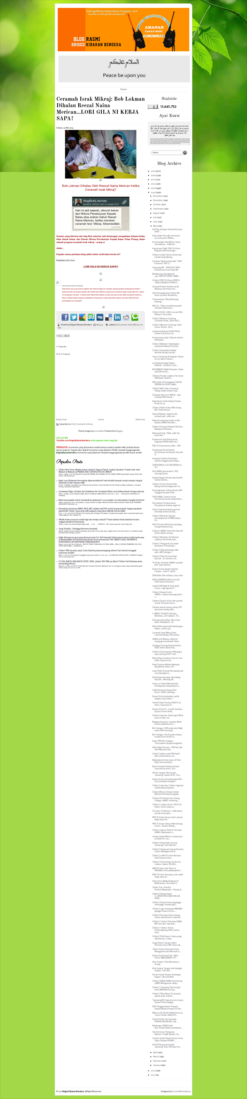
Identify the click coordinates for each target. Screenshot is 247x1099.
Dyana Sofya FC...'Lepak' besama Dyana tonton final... (167, 710)
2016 (153, 184)
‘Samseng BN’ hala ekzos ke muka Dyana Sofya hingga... (167, 1001)
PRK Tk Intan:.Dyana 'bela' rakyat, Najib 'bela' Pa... (167, 818)
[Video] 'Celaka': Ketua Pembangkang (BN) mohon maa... (166, 930)
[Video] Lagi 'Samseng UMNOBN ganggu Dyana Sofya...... (167, 910)
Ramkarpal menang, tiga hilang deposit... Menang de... (166, 678)
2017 (153, 180)
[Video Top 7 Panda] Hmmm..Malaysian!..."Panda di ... (167, 889)
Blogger (119, 431)
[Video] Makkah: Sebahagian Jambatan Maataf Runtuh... (165, 345)
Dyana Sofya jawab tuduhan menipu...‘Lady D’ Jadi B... (165, 570)
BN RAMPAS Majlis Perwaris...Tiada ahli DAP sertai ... (167, 371)
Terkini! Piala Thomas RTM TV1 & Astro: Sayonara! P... (166, 704)
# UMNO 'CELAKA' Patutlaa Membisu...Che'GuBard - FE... (166, 615)
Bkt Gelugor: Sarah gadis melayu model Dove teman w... (167, 736)
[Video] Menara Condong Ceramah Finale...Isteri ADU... (166, 320)
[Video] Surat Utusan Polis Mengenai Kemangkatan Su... (166, 485)
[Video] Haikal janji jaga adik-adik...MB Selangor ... (165, 551)
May (155, 226)
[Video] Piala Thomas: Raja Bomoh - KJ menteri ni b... (164, 557)
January (157, 1065)
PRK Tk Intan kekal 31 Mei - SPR (166, 446)
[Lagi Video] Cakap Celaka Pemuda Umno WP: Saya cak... (167, 944)
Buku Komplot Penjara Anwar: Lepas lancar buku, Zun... (165, 768)
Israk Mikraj (133, 325)
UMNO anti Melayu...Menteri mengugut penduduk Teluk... (166, 640)
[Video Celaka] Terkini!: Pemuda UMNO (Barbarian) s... (167, 831)
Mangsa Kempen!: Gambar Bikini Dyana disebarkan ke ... (167, 723)
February (157, 1061)
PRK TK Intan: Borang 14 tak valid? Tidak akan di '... (167, 876)
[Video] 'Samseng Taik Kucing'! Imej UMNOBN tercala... (166, 989)
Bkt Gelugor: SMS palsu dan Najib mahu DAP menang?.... (167, 729)
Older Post (140, 420)
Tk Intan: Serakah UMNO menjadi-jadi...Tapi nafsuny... (167, 564)
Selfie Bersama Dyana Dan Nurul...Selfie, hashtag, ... (164, 691)
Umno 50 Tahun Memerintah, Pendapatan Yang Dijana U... (166, 685)
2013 (153, 1071)
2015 (153, 188)
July (155, 218)
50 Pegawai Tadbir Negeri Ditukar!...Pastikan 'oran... (165, 364)
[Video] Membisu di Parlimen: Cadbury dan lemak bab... (165, 538)
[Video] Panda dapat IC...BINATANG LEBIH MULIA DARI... (166, 896)
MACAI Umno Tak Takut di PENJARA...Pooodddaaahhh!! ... (167, 869)
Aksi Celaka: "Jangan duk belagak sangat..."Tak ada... (167, 969)
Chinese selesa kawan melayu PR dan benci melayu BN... (167, 608)
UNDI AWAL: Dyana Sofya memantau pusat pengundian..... (167, 498)
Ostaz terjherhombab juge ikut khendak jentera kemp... (166, 511)
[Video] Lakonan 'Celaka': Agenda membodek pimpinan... (167, 787)
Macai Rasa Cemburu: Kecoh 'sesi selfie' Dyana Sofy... (167, 659)
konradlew (99, 431)
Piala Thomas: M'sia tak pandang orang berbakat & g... (167, 526)
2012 (153, 1075)
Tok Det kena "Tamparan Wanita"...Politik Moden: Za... (166, 1033)
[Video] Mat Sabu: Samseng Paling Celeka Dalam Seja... (165, 390)
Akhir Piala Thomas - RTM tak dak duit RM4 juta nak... (167, 749)
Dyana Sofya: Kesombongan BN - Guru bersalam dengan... (167, 780)
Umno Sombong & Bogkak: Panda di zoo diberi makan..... (167, 358)
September (158, 209)
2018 (153, 176)
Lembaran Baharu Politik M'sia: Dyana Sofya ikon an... (166, 332)
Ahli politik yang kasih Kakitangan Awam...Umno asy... (167, 627)
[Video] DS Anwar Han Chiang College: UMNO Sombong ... (166, 799)
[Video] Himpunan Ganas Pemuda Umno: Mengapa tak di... (167, 850)
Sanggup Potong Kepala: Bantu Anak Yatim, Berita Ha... (166, 647)
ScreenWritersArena (181, 1092)
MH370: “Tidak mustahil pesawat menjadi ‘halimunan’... (167, 307)
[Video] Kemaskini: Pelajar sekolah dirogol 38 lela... (164, 351)
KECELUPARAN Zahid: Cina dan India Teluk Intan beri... (166, 581)
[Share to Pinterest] (68, 335)
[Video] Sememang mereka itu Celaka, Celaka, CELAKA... (166, 863)
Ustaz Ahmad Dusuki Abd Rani (72, 286)
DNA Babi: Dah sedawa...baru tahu (167, 576)
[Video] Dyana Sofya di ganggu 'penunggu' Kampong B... (166, 904)
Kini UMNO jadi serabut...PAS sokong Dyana (165, 472)
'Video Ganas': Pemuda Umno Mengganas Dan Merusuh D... (166, 950)
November (158, 200)
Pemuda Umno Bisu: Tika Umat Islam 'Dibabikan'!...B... (166, 621)
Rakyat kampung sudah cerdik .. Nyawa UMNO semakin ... (166, 422)
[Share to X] (63, 335)
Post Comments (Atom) (82, 424)
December (158, 196)
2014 (153, 193)
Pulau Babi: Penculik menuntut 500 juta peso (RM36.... (166, 237)
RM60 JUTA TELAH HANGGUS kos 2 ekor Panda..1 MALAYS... (167, 1014)
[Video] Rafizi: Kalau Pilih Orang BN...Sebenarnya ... (166, 409)
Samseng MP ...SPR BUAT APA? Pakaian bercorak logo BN (166, 269)
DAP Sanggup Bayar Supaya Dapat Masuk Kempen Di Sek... (167, 1008)
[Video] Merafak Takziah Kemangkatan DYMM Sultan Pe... (166, 518)
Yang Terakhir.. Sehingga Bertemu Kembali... (78, 529)
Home (123, 89)
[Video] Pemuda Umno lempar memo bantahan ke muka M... (166, 916)
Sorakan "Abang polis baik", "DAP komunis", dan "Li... (167, 262)
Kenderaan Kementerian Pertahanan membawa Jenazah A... (167, 452)
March (156, 1057)
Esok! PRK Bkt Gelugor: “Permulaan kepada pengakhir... (167, 742)
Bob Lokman (121, 325)
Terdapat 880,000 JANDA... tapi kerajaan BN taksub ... (166, 396)
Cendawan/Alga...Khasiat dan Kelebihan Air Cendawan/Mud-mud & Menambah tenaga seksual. (101, 492)
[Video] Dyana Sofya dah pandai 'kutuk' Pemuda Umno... (167, 602)
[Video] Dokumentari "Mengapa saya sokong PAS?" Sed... (167, 653)
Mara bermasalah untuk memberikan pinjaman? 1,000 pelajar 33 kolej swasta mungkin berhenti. (102, 500)
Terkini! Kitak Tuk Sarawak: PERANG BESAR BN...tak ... (165, 1020)
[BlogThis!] (60, 335)
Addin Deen (70, 260)
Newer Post (61, 420)
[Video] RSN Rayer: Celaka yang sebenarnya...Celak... (167, 938)
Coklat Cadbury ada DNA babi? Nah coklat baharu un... (166, 755)
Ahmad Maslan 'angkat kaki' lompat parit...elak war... (165, 415)
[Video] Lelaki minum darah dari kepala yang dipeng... (167, 256)
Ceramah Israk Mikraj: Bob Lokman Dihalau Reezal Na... (166, 634)
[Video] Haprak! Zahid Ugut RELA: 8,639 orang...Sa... (167, 717)
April (155, 1053)
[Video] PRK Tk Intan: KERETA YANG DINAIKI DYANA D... (166, 281)
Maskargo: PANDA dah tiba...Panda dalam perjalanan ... (167, 1027)
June (155, 222)
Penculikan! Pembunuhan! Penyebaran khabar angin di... (166, 504)
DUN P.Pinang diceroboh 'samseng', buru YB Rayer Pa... (166, 1046)
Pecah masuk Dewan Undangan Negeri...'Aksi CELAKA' (166, 976)
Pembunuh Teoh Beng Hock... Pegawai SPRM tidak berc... (165, 441)
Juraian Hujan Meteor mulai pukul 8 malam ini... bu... (167, 838)
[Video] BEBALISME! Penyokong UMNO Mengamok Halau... (167, 982)
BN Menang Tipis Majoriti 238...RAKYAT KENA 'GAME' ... (166, 275)
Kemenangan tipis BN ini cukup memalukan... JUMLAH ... (166, 243)
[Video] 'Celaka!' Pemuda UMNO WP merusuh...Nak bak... (167, 923)
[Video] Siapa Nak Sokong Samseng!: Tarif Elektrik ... (165, 844)
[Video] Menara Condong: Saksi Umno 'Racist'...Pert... (167, 326)
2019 (153, 171)
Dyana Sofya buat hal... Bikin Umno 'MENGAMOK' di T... (165, 957)
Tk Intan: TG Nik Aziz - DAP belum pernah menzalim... (167, 812)
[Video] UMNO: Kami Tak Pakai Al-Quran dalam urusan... (168, 532)
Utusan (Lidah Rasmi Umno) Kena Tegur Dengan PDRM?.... (167, 1039)
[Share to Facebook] (65, 335)
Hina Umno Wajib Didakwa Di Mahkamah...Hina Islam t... (165, 882)
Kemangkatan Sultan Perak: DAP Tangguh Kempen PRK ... (167, 491)
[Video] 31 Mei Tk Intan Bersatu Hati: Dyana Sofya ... (166, 857)
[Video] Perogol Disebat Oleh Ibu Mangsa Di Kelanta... (167, 428)
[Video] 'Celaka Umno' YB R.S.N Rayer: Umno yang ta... (166, 806)
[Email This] (57, 335)
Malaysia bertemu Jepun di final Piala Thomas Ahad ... (166, 761)
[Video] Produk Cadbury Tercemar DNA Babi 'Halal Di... (167, 377)
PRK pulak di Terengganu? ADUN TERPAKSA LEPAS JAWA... (167, 383)
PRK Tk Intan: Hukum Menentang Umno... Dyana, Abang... (167, 825)
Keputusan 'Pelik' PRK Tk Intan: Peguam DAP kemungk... (166, 250)
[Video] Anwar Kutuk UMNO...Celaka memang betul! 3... (167, 594)
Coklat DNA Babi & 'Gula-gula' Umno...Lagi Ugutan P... (165, 587)
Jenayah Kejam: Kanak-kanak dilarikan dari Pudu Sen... (165, 288)
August (156, 213)
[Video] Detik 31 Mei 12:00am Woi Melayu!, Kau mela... (167, 313)
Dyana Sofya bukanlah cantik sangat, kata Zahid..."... (165, 698)
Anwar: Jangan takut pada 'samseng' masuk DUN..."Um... (166, 774)
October (157, 205)
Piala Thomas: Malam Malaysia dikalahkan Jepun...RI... (166, 666)
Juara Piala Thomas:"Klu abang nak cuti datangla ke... (167, 672)
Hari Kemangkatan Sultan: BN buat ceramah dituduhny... (166, 294)
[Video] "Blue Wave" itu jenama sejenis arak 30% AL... (166, 995)
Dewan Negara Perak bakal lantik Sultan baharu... (167, 479)
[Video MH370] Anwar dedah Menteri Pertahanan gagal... (166, 793)
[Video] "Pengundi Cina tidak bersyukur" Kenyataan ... (165, 545)
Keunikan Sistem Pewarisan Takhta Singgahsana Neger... (166, 460)
